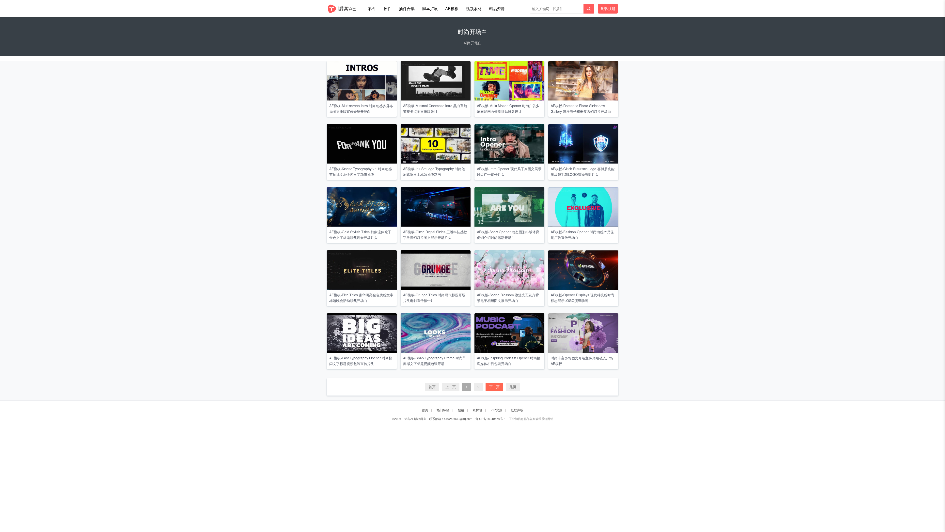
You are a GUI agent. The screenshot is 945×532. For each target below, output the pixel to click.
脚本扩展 (430, 8)
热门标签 (443, 410)
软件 (372, 8)
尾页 (512, 386)
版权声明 (517, 410)
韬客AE (409, 418)
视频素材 (474, 8)
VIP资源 (496, 410)
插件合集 (407, 8)
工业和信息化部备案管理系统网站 (531, 418)
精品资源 (497, 8)
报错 (461, 410)
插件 (388, 8)
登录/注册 (607, 8)
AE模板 (451, 8)
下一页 (494, 386)
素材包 (477, 410)
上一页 (450, 386)
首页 (432, 386)
